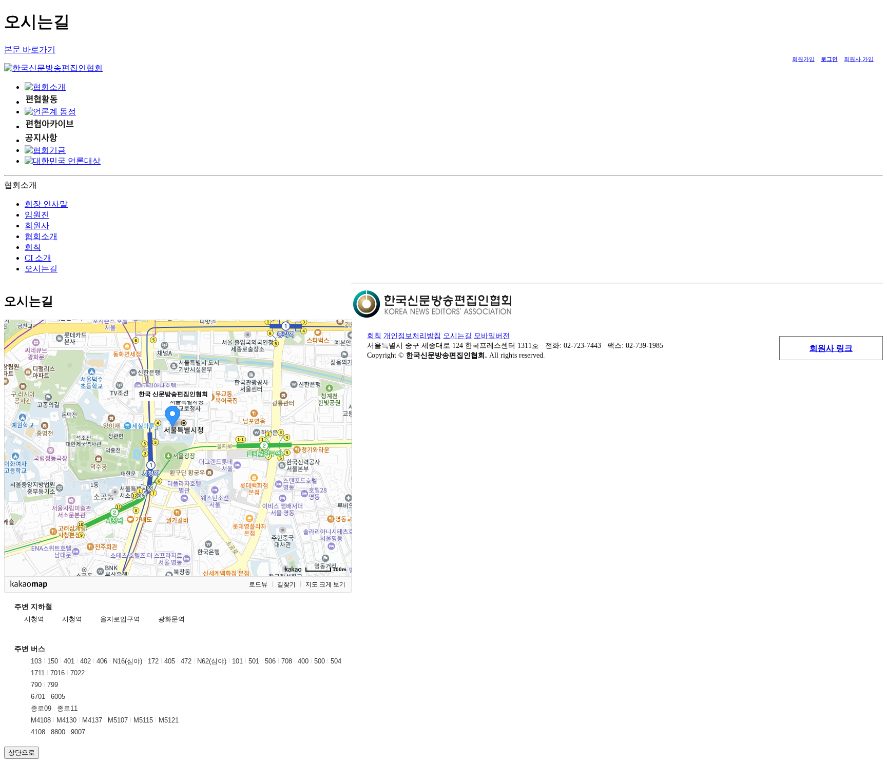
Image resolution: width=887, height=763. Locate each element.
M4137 (92, 720)
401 (69, 661)
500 (319, 661)
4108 (38, 732)
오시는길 (41, 268)
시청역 (34, 619)
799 (52, 685)
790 (36, 685)
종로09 (41, 708)
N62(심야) (211, 661)
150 (52, 661)
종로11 (67, 708)
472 (186, 661)
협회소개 (41, 236)
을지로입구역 (120, 619)
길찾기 (286, 584)
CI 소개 (38, 257)
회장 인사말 (46, 204)
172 (153, 661)
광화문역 (171, 619)
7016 (57, 673)
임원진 (37, 214)
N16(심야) (127, 661)
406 (102, 661)
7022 (77, 673)
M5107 (118, 720)
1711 (38, 673)
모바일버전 (492, 335)
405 (169, 661)
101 (237, 661)
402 (85, 661)
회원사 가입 (859, 59)
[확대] (339, 429)
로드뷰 (258, 584)
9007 (78, 732)
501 (253, 661)
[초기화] (339, 466)
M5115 (143, 720)
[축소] (339, 446)
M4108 (41, 720)
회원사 (37, 225)
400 (303, 661)
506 (270, 661)
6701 (38, 696)
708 (286, 661)
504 (336, 661)
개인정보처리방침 (412, 335)
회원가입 (803, 59)
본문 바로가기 (29, 49)
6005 (58, 696)
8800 (58, 732)
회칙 (33, 247)
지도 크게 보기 (325, 584)
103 (36, 661)
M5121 (169, 720)
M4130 (66, 720)
